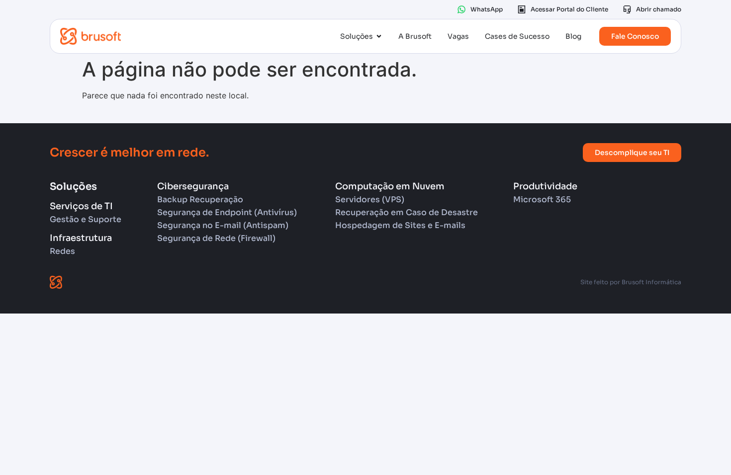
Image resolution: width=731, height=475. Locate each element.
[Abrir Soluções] (378, 36)
